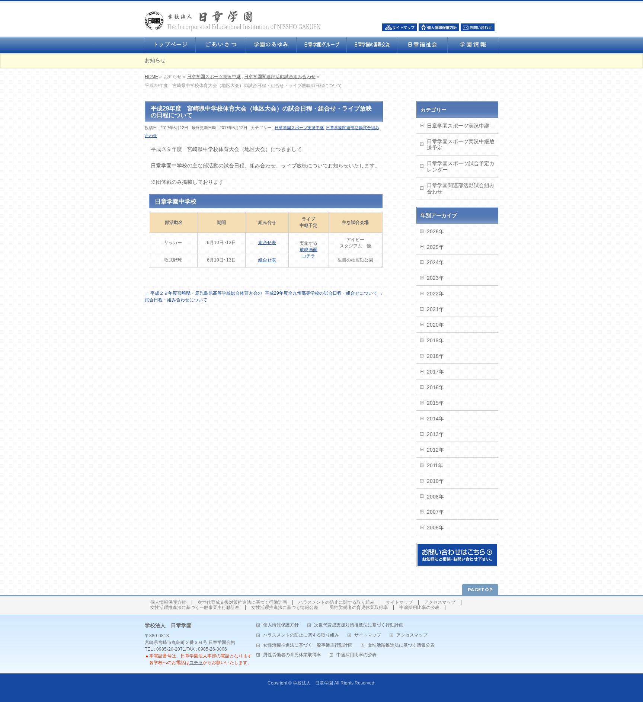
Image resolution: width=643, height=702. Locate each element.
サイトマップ (399, 602)
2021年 (435, 309)
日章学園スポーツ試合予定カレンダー (461, 166)
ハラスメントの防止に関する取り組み (336, 602)
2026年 (435, 231)
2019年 (435, 340)
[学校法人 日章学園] (233, 22)
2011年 (435, 465)
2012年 (435, 450)
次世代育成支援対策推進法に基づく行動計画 (242, 602)
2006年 (435, 527)
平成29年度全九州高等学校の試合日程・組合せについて (324, 293)
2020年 (435, 325)
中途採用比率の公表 (419, 607)
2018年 (435, 356)
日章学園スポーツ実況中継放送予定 (461, 144)
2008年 (435, 497)
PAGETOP (480, 589)
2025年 (435, 247)
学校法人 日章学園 (313, 683)
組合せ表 (267, 242)
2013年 (435, 434)
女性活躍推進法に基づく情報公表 (284, 607)
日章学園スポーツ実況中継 (214, 76)
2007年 (435, 512)
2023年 (435, 278)
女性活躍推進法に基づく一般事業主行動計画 (195, 607)
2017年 (435, 372)
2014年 (435, 418)
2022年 (435, 293)
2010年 (435, 481)
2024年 (435, 262)
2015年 (435, 403)
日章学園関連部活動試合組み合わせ (280, 76)
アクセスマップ (439, 602)
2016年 (435, 387)
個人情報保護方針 (168, 602)
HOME (151, 76)
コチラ (196, 662)
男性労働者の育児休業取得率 (359, 607)
